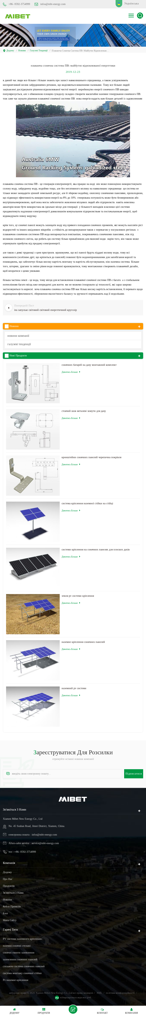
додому (10, 50)
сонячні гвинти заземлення (18, 952)
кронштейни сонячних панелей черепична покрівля (91, 457)
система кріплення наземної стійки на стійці (87, 503)
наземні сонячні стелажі (17, 945)
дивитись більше (70, 372)
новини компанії (18, 335)
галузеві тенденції (39, 50)
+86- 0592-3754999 (19, 4)
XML (99, 992)
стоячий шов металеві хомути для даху (84, 411)
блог (5, 913)
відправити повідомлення (73, 1009)
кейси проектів (12, 906)
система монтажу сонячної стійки (22, 973)
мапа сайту (10, 920)
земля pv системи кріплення (78, 595)
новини (22, 50)
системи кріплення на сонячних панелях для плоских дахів (96, 549)
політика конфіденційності (120, 992)
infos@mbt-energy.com (53, 4)
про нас (7, 879)
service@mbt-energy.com (45, 843)
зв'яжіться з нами (13, 892)
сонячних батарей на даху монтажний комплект (89, 364)
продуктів (9, 885)
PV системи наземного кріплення (22, 938)
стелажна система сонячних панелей (24, 966)
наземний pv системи (74, 688)
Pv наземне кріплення (15, 980)
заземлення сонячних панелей (20, 959)
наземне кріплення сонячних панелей (83, 642)
